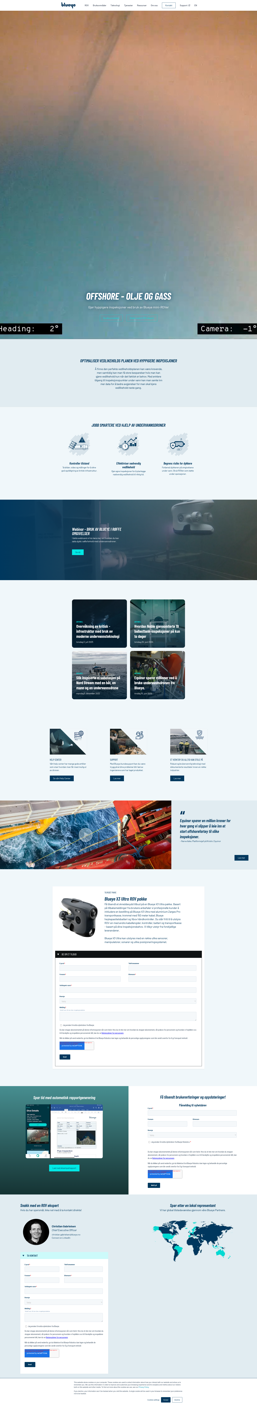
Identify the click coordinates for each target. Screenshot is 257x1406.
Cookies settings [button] (153, 1400)
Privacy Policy (144, 1387)
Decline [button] (177, 1400)
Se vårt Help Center (61, 778)
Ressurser (142, 5)
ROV (87, 5)
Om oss (154, 5)
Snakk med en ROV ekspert (142, 318)
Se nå (77, 552)
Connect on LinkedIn (61, 1237)
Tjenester (128, 5)
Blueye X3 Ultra (156, 904)
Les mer (117, 778)
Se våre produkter (111, 318)
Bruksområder (99, 5)
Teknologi (115, 5)
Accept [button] (165, 1400)
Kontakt (168, 5)
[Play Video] (86, 835)
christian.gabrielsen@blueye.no (66, 1234)
